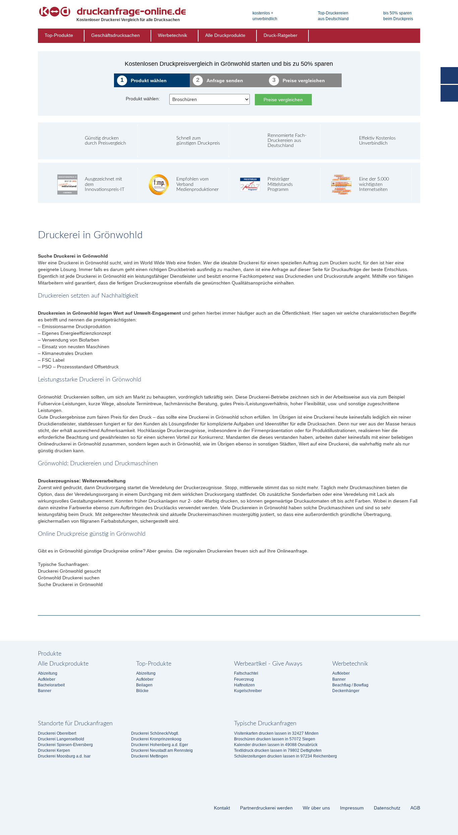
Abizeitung (47, 673)
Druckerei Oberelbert (57, 733)
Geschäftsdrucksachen (115, 35)
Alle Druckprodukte (225, 35)
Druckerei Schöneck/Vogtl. (155, 733)
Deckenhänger (345, 690)
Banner (44, 690)
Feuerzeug (244, 679)
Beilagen (144, 685)
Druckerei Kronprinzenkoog (156, 739)
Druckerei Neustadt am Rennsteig (162, 750)
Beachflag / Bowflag (350, 685)
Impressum (352, 808)
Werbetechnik (172, 35)
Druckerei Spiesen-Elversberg (65, 744)
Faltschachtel (246, 673)
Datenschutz (387, 808)
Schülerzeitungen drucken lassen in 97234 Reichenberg (285, 756)
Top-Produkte (59, 35)
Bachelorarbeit (51, 685)
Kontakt (222, 808)
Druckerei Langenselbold (61, 739)
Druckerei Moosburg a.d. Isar (64, 756)
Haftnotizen (244, 685)
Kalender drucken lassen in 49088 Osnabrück (276, 744)
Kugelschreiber (248, 690)
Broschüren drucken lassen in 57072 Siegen (274, 739)
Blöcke (142, 690)
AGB (415, 808)
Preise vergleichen (283, 99)
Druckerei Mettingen (149, 756)
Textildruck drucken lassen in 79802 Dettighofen (278, 750)
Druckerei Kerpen (54, 750)
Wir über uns (316, 808)
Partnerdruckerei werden (266, 808)
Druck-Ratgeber (280, 35)
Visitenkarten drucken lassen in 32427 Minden (276, 733)
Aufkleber (46, 679)
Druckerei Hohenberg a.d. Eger (159, 744)
